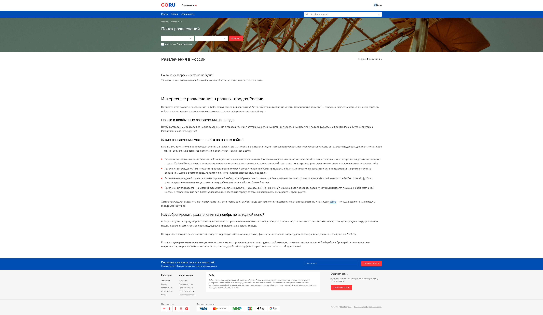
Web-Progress (345, 307)
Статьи (164, 295)
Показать (236, 38)
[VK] (164, 308)
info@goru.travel (356, 278)
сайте (333, 201)
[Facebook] (170, 308)
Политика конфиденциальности (368, 307)
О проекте (183, 280)
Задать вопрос (341, 287)
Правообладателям (187, 295)
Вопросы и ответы (186, 291)
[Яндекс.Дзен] (186, 308)
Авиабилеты (187, 14)
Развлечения (166, 287)
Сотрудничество (186, 284)
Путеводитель (167, 291)
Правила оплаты (186, 287)
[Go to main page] (168, 5)
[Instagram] (181, 308)
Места (164, 14)
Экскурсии (165, 280)
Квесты (164, 284)
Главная (164, 21)
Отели (174, 14)
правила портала (210, 266)
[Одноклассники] (175, 308)
